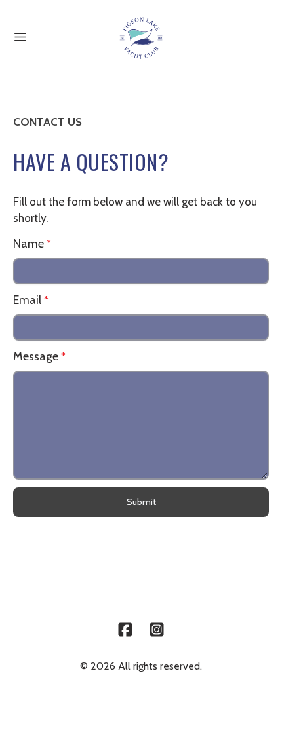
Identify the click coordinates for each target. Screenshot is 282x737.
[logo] (141, 38)
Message (35, 356)
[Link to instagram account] (157, 629)
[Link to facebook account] (125, 629)
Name (28, 243)
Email (27, 300)
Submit (141, 502)
